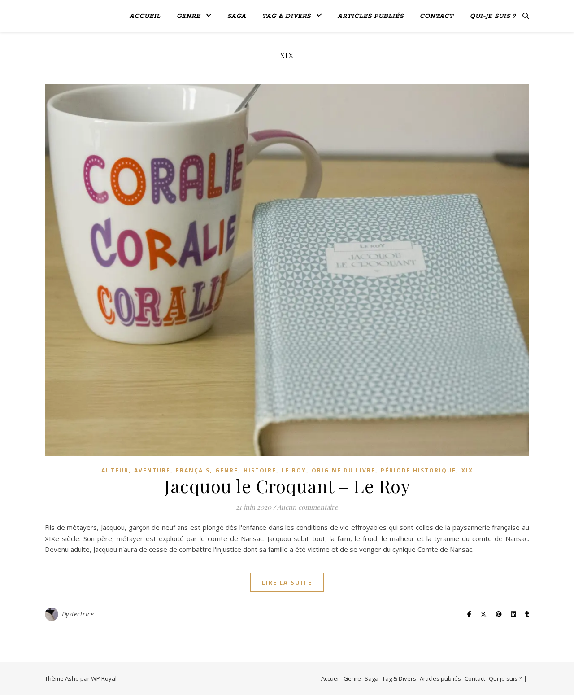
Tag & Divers (286, 16)
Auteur (115, 470)
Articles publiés (371, 16)
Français (193, 470)
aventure (152, 470)
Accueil (145, 16)
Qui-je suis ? (493, 16)
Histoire (260, 470)
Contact (437, 16)
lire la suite (287, 582)
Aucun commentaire (307, 507)
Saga (236, 16)
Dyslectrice (78, 614)
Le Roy (294, 470)
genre (226, 470)
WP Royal (104, 678)
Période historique (418, 470)
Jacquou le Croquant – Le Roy (287, 486)
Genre (188, 16)
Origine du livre (343, 470)
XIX (467, 470)
